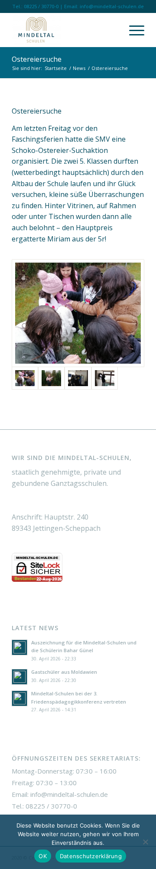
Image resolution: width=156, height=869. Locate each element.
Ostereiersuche (37, 59)
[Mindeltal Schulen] (65, 30)
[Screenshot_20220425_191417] (104, 378)
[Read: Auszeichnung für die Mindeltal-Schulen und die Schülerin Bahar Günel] (19, 647)
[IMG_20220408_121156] (78, 313)
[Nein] (145, 841)
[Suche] (112, 30)
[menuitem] (112, 30)
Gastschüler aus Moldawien (64, 672)
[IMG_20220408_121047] (51, 378)
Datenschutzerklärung (91, 856)
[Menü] (132, 30)
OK (43, 856)
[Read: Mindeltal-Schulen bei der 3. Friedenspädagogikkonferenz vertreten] (19, 698)
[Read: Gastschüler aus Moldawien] (19, 677)
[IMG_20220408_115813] (78, 378)
